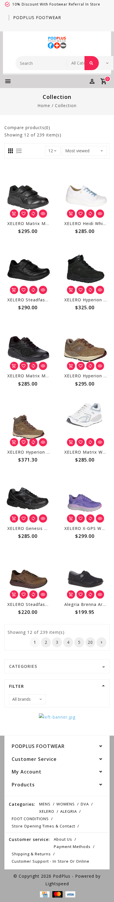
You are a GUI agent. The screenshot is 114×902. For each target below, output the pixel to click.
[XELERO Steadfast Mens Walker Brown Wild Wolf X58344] (28, 573)
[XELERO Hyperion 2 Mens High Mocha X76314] (28, 421)
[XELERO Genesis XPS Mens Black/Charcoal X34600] (28, 497)
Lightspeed (57, 883)
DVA (85, 804)
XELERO (46, 811)
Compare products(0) (27, 127)
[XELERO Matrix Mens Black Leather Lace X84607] (28, 345)
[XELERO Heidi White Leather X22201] (85, 192)
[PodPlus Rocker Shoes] (57, 42)
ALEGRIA (68, 811)
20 (90, 642)
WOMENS (65, 804)
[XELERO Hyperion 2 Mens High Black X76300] (85, 268)
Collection (66, 105)
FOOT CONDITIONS (30, 818)
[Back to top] (102, 887)
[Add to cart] (14, 214)
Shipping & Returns (31, 854)
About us (63, 839)
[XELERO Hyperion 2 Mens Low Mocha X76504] (85, 345)
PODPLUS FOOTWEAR (37, 17)
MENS (45, 804)
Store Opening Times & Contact (43, 826)
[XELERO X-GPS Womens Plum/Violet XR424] (85, 497)
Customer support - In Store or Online (50, 861)
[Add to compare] (33, 214)
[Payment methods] (44, 894)
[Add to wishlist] (24, 214)
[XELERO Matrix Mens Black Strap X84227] (28, 192)
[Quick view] (43, 214)
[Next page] (101, 642)
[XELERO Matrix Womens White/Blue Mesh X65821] (85, 421)
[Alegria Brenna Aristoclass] (85, 573)
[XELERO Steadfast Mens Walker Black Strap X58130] (28, 268)
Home (43, 105)
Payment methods (72, 846)
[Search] (91, 63)
